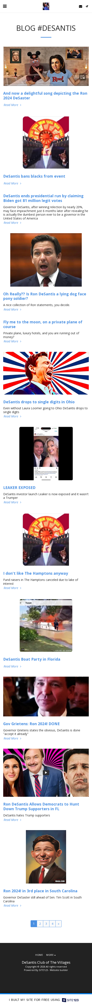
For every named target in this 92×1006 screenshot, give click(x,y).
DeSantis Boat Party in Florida (31, 659)
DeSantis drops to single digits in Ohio (39, 401)
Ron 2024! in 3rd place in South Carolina (40, 890)
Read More (11, 105)
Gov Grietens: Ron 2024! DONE (31, 723)
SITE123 (43, 970)
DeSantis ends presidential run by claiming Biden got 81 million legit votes (43, 198)
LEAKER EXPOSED (19, 487)
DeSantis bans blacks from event (34, 176)
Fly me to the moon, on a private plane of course (42, 324)
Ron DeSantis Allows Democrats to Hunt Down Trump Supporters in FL (41, 806)
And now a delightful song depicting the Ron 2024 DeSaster (45, 95)
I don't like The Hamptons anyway (35, 573)
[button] (4, 6)
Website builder (59, 970)
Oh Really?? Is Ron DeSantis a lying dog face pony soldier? (44, 296)
